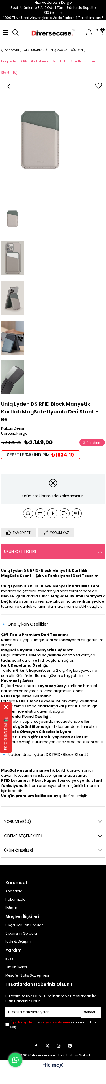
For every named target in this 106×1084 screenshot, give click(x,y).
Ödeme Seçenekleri (23, 836)
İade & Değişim (18, 941)
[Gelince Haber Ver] (77, 513)
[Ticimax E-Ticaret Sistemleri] (53, 1066)
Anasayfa (14, 891)
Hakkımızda (15, 899)
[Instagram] (59, 1046)
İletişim (11, 907)
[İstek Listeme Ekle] (28, 513)
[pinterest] (70, 1046)
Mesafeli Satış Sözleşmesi (27, 975)
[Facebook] (36, 1046)
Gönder (89, 1012)
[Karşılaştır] (40, 513)
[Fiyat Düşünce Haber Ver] (52, 513)
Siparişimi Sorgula (21, 933)
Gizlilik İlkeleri (16, 967)
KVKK (9, 959)
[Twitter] (47, 1046)
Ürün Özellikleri (20, 551)
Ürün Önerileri (18, 850)
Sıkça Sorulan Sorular (24, 925)
